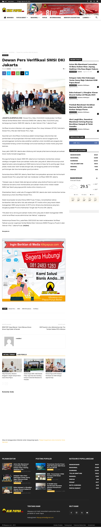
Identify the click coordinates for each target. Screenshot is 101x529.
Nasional (34, 17)
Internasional (55, 17)
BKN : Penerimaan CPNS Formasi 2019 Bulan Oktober (55, 475)
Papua (44, 17)
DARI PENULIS (22, 354)
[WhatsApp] (18, 73)
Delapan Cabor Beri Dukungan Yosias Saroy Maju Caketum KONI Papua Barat (83, 80)
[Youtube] (97, 1)
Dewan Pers (12, 308)
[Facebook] (87, 1)
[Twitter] (94, 1)
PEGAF (49, 479)
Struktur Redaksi (58, 525)
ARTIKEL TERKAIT (9, 354)
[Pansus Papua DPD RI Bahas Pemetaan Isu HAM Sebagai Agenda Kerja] (55, 365)
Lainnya (86, 17)
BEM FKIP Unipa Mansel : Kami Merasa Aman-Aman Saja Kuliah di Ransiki (17, 328)
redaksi (9, 69)
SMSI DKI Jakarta (26, 308)
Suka (95, 143)
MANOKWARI (73, 71)
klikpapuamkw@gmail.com (45, 517)
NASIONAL (12, 52)
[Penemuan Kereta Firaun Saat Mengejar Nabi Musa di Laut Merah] (41, 466)
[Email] (22, 73)
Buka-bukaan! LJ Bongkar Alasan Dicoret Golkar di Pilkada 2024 (23, 489)
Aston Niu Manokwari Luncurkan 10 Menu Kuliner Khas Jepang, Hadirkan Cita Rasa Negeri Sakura (83, 66)
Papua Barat (21, 17)
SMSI (18, 308)
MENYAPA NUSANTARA (72, 17)
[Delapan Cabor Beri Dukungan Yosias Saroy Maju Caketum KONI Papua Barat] (7, 478)
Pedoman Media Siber (80, 525)
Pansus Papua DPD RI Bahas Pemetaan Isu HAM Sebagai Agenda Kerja (54, 375)
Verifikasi (35, 308)
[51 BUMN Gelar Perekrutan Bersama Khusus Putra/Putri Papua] (41, 486)
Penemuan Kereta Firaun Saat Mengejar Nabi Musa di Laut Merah (56, 465)
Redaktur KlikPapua (83, 85)
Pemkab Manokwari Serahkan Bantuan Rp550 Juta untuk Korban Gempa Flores (82, 107)
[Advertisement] (50, 36)
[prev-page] (3, 383)
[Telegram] (27, 73)
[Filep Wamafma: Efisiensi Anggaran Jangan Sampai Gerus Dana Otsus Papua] (12, 365)
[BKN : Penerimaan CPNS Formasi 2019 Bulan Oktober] (41, 476)
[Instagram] (90, 1)
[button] (96, 18)
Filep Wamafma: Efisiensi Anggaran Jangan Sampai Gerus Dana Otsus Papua (11, 375)
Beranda (10, 17)
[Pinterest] (13, 73)
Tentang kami (68, 525)
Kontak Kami (91, 525)
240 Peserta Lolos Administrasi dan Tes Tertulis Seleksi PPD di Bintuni (52, 328)
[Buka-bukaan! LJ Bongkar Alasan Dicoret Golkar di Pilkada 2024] (7, 489)
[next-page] (6, 383)
